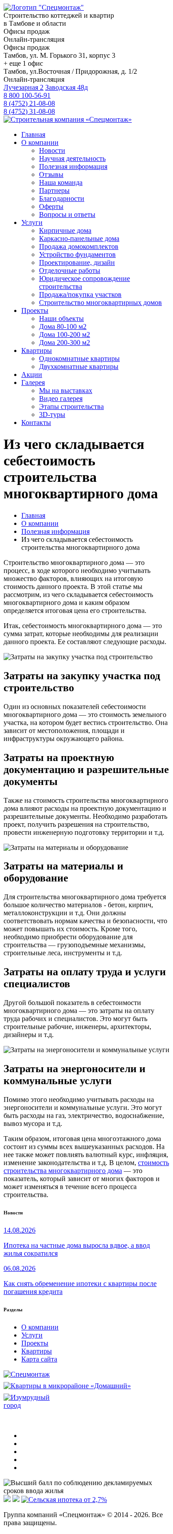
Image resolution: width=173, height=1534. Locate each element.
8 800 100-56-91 (27, 95)
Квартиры (36, 1351)
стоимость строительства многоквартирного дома (86, 1166)
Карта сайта (39, 1359)
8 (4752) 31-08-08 (29, 111)
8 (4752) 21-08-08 (29, 103)
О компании (40, 1327)
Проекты (34, 1343)
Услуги (32, 1335)
